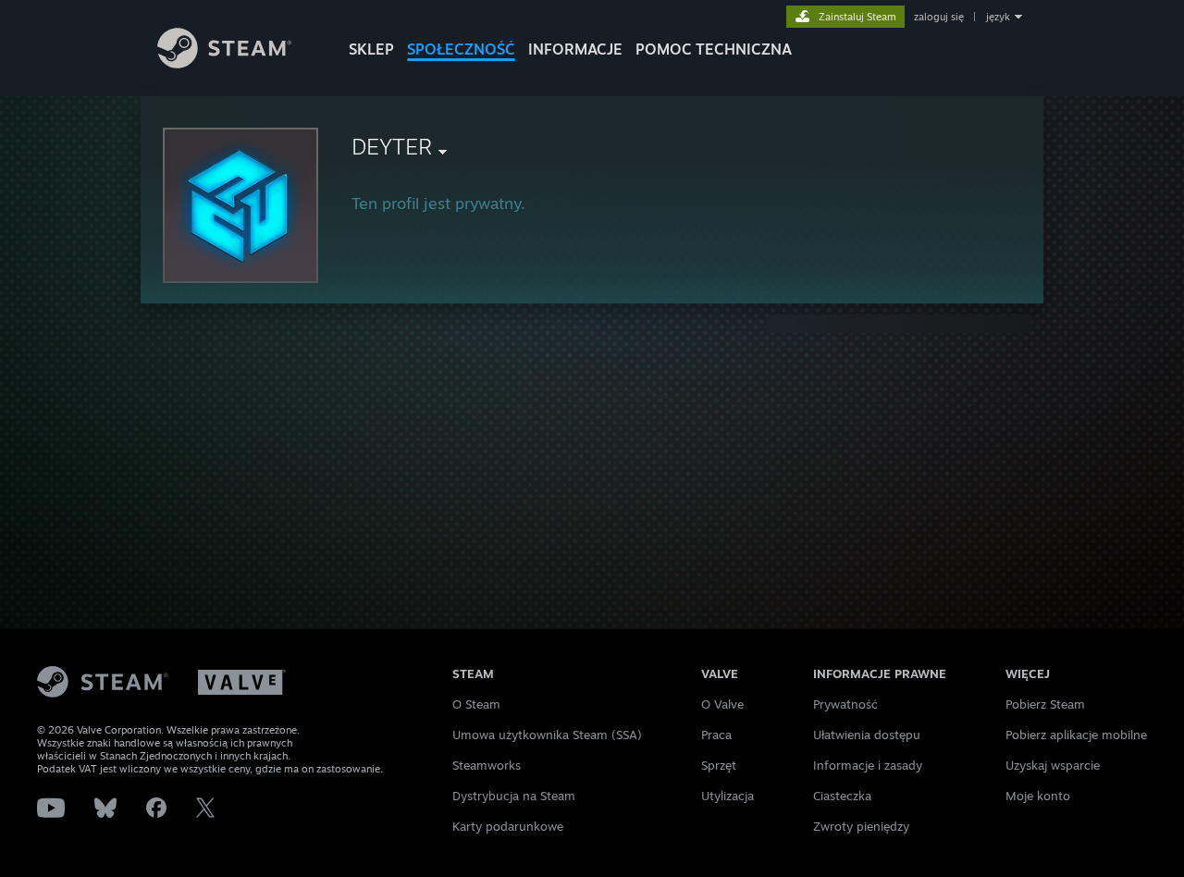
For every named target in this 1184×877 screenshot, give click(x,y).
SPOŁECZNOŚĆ (461, 49)
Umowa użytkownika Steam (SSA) (547, 734)
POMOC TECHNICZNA (713, 49)
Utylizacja (727, 795)
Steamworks (486, 765)
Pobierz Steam (1045, 704)
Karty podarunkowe (507, 826)
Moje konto (1037, 795)
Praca (716, 734)
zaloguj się (939, 16)
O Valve (722, 704)
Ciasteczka (842, 795)
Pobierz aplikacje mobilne (1076, 734)
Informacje (575, 49)
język (998, 16)
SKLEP (371, 49)
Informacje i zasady (867, 765)
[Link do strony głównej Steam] (224, 63)
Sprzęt (718, 765)
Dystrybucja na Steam (513, 795)
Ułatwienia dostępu (866, 734)
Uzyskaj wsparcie (1052, 765)
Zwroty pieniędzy (861, 826)
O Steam (476, 704)
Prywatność (845, 704)
